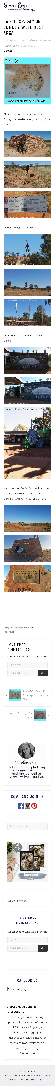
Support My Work (17, 900)
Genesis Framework (34, 1075)
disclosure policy (26, 45)
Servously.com (33, 1079)
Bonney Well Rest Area (18, 498)
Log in (45, 1079)
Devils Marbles (28, 488)
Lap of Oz (18, 627)
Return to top (27, 1071)
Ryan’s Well (10, 124)
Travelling (28, 627)
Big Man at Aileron (26, 227)
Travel (11, 631)
